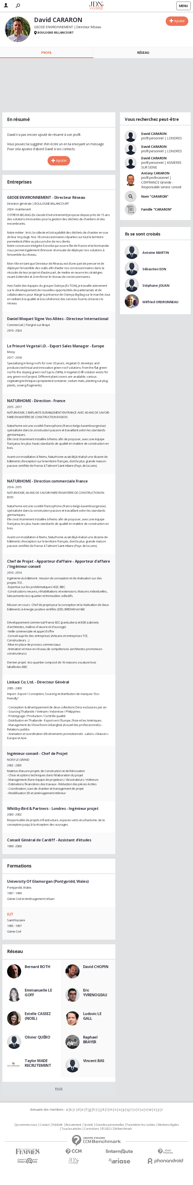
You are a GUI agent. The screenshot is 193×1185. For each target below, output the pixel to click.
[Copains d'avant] (28, 1161)
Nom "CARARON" (155, 196)
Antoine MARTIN (155, 252)
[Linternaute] (119, 1151)
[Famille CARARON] (131, 209)
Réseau (143, 52)
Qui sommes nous (25, 1124)
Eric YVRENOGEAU (95, 992)
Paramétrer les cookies (140, 1124)
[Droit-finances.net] (165, 1151)
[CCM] (73, 1151)
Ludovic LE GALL (92, 1016)
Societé (88, 1124)
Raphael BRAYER (90, 1039)
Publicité (57, 1124)
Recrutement (73, 1124)
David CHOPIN (96, 966)
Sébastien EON (154, 269)
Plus (58, 1089)
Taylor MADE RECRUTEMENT (38, 1063)
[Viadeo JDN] (73, 1161)
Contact (44, 1124)
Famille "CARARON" (156, 209)
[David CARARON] (18, 29)
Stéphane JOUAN (155, 285)
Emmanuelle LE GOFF (38, 992)
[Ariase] (119, 1160)
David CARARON (154, 133)
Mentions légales (168, 1124)
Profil (46, 52)
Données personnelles (110, 1124)
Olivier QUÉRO (37, 1037)
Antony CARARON (155, 173)
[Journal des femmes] (28, 1151)
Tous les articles (71, 1128)
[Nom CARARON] (131, 196)
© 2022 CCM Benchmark (116, 1128)
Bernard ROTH (37, 966)
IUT (10, 914)
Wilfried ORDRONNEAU (160, 302)
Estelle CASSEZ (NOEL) (38, 1016)
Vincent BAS (93, 1060)
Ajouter (179, 21)
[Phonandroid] (165, 1161)
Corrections (91, 1128)
